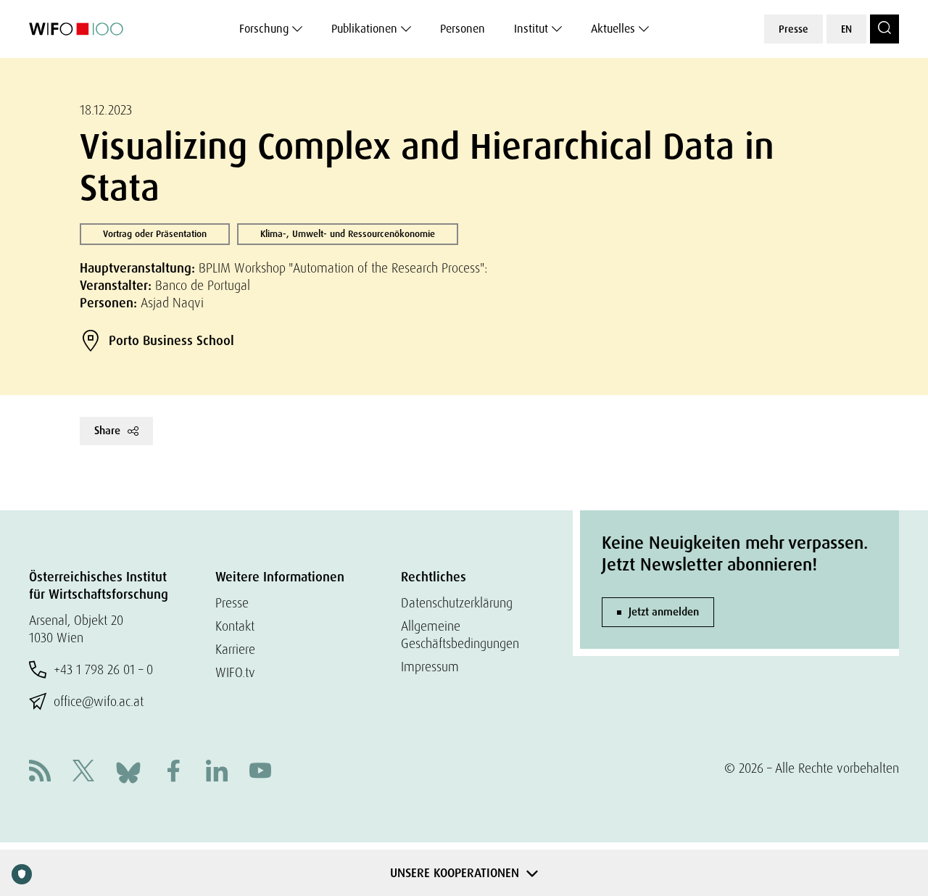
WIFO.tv (235, 672)
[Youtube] (260, 772)
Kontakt (234, 626)
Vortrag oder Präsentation (155, 234)
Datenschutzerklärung (457, 602)
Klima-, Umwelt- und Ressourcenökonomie (347, 234)
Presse (793, 29)
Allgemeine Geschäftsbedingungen (460, 635)
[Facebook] (173, 772)
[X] (83, 772)
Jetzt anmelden (664, 612)
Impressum (430, 666)
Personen (462, 28)
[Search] (884, 28)
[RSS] (40, 772)
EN (846, 29)
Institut (531, 28)
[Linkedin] (217, 772)
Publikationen (364, 28)
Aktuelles (613, 28)
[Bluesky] (128, 771)
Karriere (235, 649)
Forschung (264, 28)
